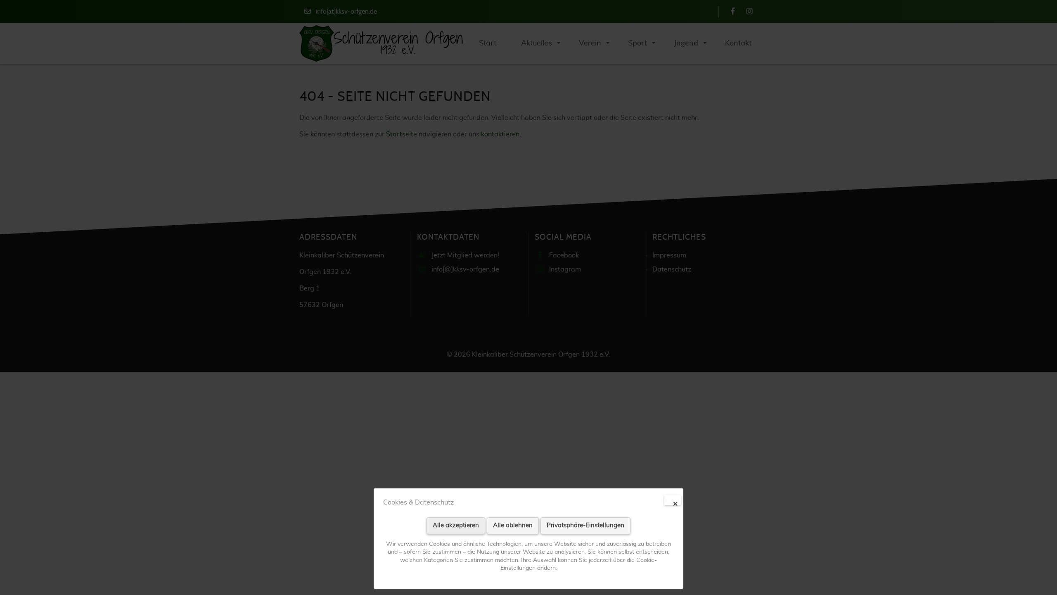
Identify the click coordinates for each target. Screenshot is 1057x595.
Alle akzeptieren (456, 525)
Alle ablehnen (513, 525)
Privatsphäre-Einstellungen (585, 525)
